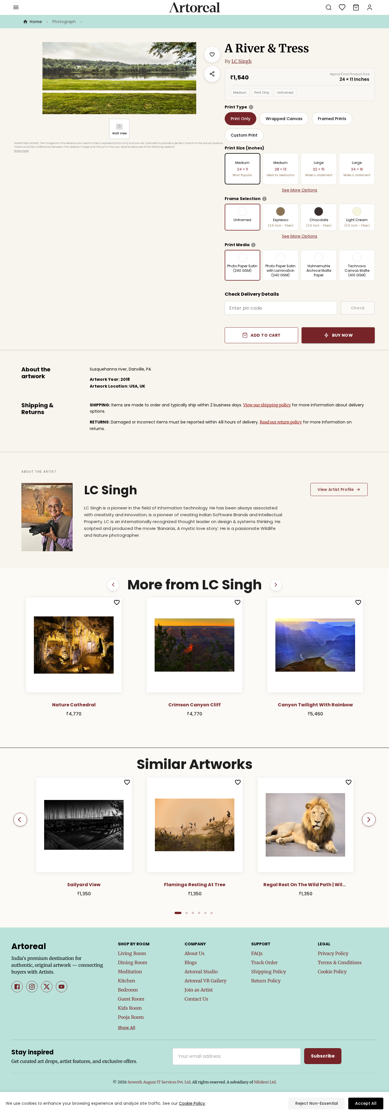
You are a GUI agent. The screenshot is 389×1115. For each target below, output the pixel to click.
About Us (194, 953)
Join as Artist (199, 990)
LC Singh (242, 61)
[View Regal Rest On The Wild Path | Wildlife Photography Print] (305, 825)
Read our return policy (281, 422)
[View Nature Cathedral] (74, 645)
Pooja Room (131, 1017)
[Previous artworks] (113, 585)
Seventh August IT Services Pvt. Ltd (159, 1082)
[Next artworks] (276, 585)
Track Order (264, 962)
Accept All (365, 1103)
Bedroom (128, 990)
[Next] (369, 819)
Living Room (132, 953)
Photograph (64, 21)
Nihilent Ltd (265, 1082)
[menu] (16, 7)
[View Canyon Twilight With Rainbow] (315, 645)
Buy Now (342, 335)
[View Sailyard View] (84, 825)
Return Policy (266, 981)
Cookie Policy (332, 971)
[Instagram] (32, 986)
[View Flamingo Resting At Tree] (195, 825)
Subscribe (323, 1056)
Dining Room (132, 962)
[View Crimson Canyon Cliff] (194, 645)
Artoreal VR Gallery (205, 981)
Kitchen (126, 981)
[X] (46, 986)
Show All (126, 1027)
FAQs (257, 953)
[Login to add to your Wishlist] (116, 602)
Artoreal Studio (201, 971)
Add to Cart (266, 335)
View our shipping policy (267, 405)
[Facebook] (17, 986)
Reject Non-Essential (316, 1103)
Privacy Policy (333, 953)
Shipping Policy (268, 971)
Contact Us (196, 999)
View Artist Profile (336, 489)
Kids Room (130, 1008)
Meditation (130, 971)
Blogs (191, 962)
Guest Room (131, 999)
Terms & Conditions (340, 962)
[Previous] (20, 819)
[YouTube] (61, 986)
